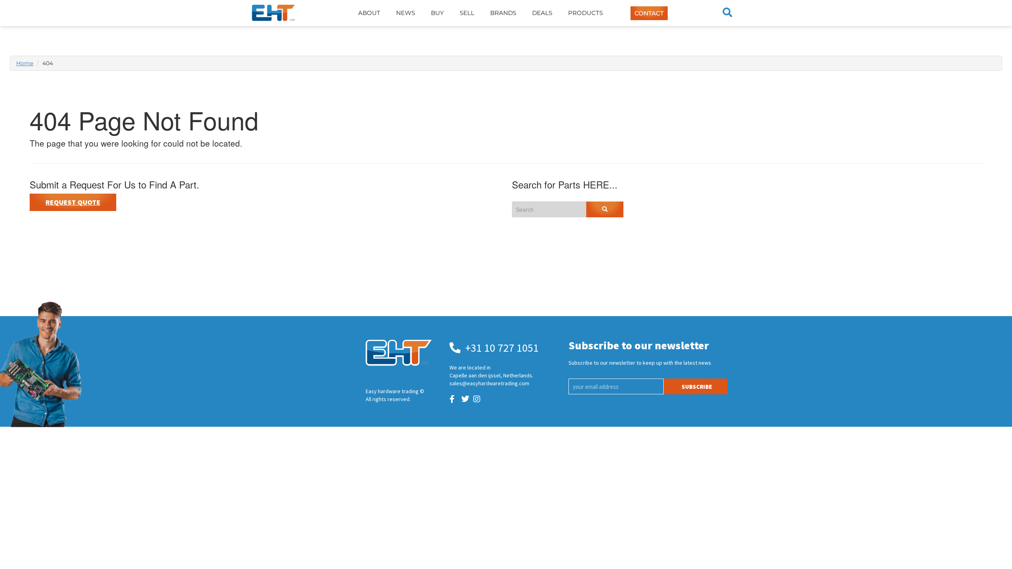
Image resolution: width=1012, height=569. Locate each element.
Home (24, 63)
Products (585, 13)
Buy (437, 13)
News (405, 13)
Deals (542, 13)
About (369, 13)
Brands (503, 13)
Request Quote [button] (72, 202)
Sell (467, 13)
